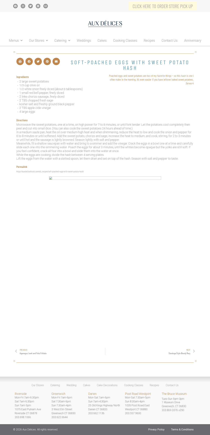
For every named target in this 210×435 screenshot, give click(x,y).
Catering (60, 40)
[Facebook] (15, 6)
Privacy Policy (156, 429)
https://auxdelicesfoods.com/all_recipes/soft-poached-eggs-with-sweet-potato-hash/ (50, 171)
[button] (20, 61)
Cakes (102, 40)
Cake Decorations (107, 385)
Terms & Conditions (182, 429)
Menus (14, 40)
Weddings (84, 40)
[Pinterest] (38, 6)
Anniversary (192, 40)
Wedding (71, 385)
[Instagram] (23, 6)
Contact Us (170, 40)
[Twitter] (30, 6)
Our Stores (36, 40)
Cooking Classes (125, 40)
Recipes (149, 40)
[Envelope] (45, 6)
